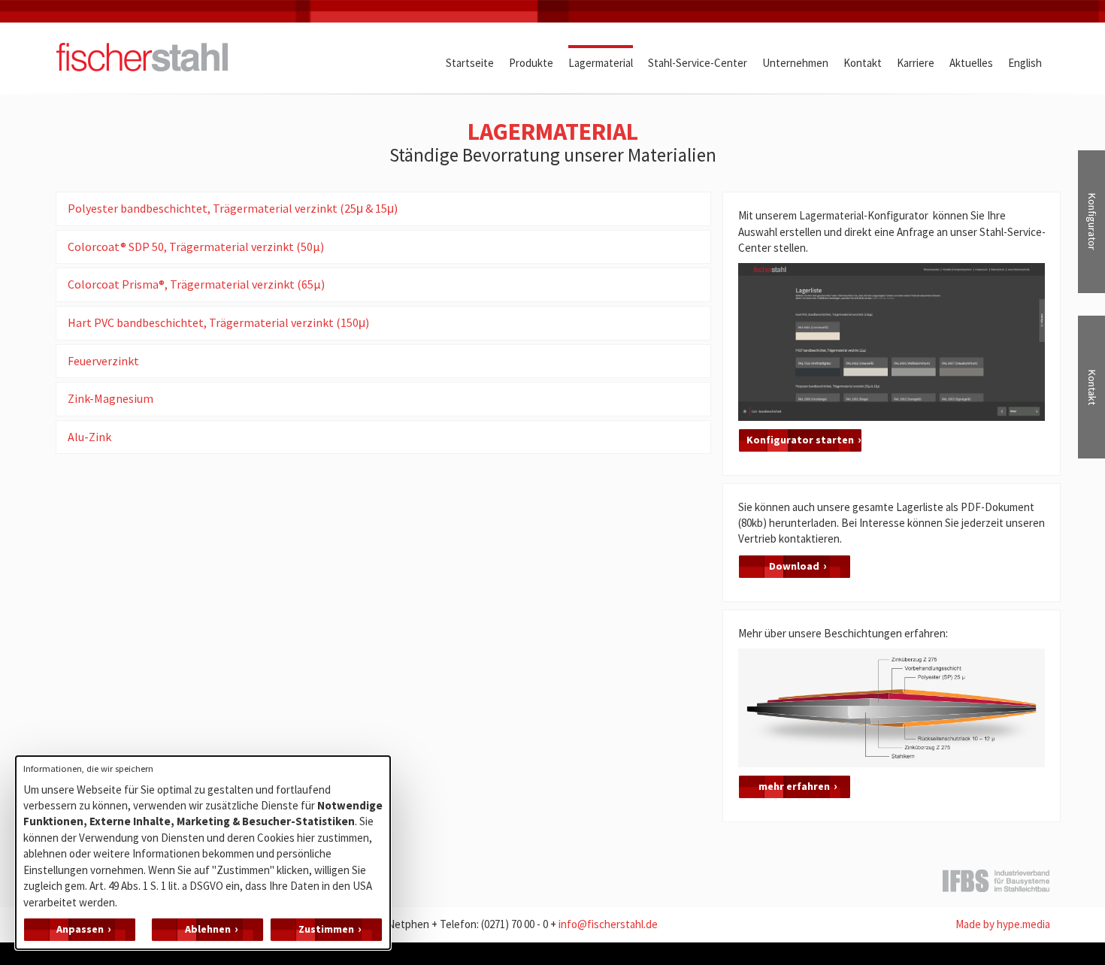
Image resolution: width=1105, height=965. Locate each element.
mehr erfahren (794, 786)
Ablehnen (208, 929)
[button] (383, 209)
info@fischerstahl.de (608, 924)
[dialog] (203, 852)
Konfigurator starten (800, 439)
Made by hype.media (1002, 924)
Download (794, 566)
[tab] (383, 209)
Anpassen (80, 929)
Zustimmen (326, 929)
